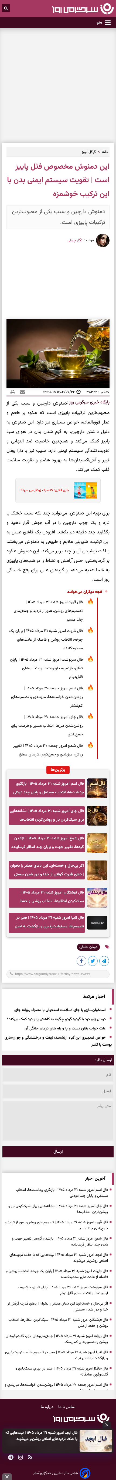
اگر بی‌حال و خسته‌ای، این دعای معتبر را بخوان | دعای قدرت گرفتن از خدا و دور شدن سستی (47, 870)
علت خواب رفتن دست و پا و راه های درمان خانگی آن (65, 1029)
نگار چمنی (74, 240)
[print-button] (13, 392)
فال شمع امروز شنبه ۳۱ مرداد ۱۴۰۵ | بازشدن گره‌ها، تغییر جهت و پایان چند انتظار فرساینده (47, 842)
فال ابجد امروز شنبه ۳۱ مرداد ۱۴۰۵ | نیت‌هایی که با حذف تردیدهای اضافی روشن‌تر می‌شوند (41, 1436)
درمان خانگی (88, 947)
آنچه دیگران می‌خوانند (84, 592)
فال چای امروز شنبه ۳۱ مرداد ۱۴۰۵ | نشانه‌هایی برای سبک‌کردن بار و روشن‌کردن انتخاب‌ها (47, 815)
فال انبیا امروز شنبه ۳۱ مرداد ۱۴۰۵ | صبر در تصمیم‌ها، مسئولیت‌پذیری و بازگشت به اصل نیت (49, 924)
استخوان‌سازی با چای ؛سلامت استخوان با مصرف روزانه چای (60, 1010)
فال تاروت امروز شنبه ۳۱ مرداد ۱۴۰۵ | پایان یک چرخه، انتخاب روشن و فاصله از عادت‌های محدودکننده (46, 639)
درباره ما (47, 1407)
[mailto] (21, 392)
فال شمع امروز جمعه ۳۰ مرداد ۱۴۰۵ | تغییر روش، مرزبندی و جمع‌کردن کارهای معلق (48, 750)
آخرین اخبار (95, 1178)
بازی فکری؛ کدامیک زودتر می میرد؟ (45, 490)
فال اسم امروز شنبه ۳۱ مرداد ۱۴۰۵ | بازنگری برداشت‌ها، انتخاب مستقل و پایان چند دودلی (48, 788)
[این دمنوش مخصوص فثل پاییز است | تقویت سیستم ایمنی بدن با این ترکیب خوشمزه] (104, 962)
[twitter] (93, 962)
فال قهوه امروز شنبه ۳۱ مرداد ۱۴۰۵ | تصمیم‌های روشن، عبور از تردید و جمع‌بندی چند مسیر (48, 611)
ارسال (58, 1151)
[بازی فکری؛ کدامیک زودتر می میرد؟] (84, 490)
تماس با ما (67, 1407)
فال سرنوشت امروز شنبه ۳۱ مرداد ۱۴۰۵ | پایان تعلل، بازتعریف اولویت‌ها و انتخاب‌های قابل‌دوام (46, 668)
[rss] (30, 1457)
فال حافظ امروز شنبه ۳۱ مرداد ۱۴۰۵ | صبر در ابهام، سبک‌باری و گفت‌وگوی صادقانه (61, 1372)
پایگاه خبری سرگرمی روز (89, 402)
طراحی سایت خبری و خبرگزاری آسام (55, 1473)
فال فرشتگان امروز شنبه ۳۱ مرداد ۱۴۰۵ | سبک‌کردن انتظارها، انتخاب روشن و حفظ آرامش (52, 898)
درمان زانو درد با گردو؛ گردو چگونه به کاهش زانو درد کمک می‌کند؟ (56, 1019)
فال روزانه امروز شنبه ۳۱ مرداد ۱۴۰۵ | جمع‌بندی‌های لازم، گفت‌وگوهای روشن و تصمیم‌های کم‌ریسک (57, 1339)
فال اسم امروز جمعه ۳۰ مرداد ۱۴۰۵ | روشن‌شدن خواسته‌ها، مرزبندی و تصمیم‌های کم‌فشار (47, 697)
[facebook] (82, 962)
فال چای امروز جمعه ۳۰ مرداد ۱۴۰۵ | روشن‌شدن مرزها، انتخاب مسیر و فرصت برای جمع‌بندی (47, 726)
